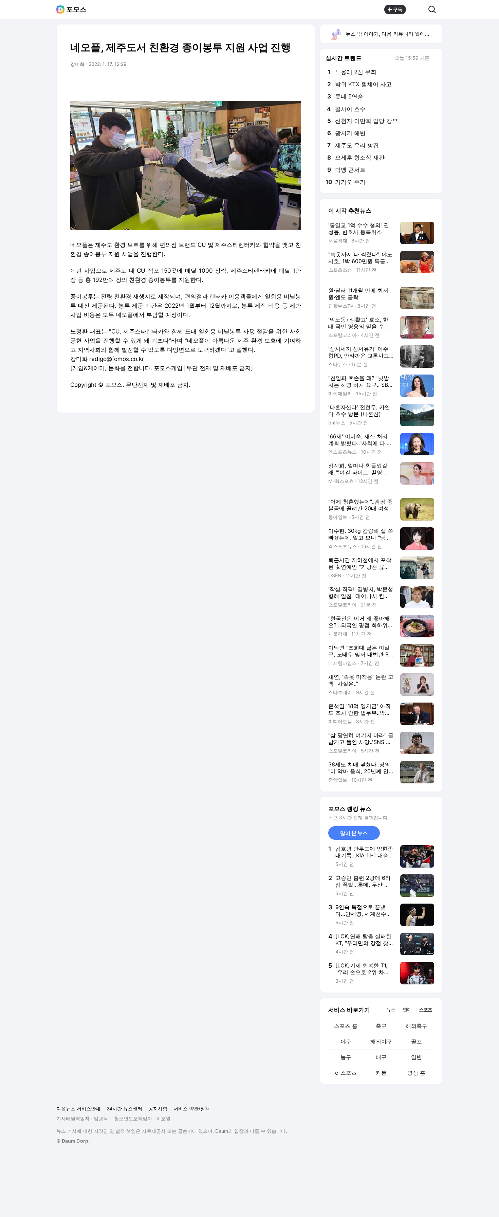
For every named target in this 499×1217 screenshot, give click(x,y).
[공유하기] (417, 9)
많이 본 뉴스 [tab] (354, 833)
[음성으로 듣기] (253, 83)
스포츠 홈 (345, 1025)
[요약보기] (240, 83)
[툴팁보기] (434, 59)
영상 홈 (416, 1072)
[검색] (434, 9)
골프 (416, 1041)
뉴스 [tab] (390, 1009)
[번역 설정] (267, 83)
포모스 (76, 9)
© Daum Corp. (73, 1141)
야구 (345, 1041)
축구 (381, 1025)
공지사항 (157, 1108)
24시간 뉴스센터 (124, 1108)
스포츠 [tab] (425, 1009)
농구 (345, 1057)
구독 (398, 9)
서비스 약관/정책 (191, 1108)
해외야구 (381, 1041)
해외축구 (416, 1025)
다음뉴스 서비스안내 (78, 1108)
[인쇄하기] (294, 83)
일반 (416, 1057)
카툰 (381, 1072)
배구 (381, 1057)
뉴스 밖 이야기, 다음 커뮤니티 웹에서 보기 (394, 34)
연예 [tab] (407, 1009)
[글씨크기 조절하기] (281, 83)
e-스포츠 (346, 1072)
